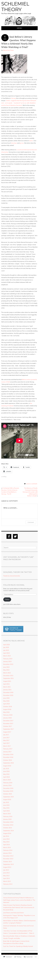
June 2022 (6, 667)
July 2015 (6, 802)
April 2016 (6, 777)
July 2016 (6, 768)
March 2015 (7, 813)
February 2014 (7, 850)
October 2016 (7, 760)
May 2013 (6, 875)
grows (22, 143)
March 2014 (7, 847)
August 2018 (7, 709)
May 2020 (6, 701)
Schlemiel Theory (15, 6)
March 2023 (7, 656)
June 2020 (6, 698)
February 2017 (7, 749)
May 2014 (6, 842)
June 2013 (6, 873)
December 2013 (8, 856)
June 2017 (6, 737)
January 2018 (7, 718)
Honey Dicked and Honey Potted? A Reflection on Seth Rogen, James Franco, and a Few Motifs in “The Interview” (19, 900)
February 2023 (7, 658)
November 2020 (8, 695)
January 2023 (7, 661)
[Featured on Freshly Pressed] (13, 631)
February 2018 (7, 715)
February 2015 (7, 816)
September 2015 (8, 797)
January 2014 (7, 853)
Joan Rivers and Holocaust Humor (13, 912)
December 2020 (8, 692)
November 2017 (8, 723)
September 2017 (8, 729)
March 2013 (7, 881)
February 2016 (7, 782)
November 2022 (8, 664)
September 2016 (8, 763)
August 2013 (7, 867)
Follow (7, 599)
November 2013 (8, 858)
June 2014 (6, 839)
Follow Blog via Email (13, 585)
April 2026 (6, 644)
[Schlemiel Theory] (19, 25)
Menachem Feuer (8, 50)
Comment (31, 522)
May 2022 (6, 670)
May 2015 (6, 808)
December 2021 (8, 675)
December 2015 (8, 788)
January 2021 (7, 689)
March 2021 (7, 687)
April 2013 (6, 878)
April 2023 (6, 653)
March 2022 (7, 673)
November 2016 (8, 757)
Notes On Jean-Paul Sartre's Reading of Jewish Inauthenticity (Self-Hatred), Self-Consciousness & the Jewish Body (18, 907)
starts (31, 140)
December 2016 (8, 754)
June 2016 (6, 771)
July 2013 (6, 870)
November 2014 (8, 825)
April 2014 (6, 844)
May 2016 (6, 774)
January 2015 (7, 819)
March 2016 (7, 780)
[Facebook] (8, 536)
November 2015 (8, 791)
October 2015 (7, 794)
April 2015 (6, 811)
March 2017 (7, 746)
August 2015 (7, 799)
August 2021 (7, 681)
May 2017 (6, 740)
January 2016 (7, 785)
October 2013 (7, 861)
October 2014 (7, 827)
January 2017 (7, 751)
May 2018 (6, 712)
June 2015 (6, 805)
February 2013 (7, 884)
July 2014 (6, 836)
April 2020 (6, 704)
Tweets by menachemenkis (11, 576)
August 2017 (7, 732)
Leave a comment (31, 484)
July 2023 (6, 650)
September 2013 (8, 864)
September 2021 (8, 678)
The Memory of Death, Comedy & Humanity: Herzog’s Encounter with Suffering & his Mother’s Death (30, 492)
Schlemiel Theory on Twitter (17, 572)
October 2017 (7, 726)
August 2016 (7, 766)
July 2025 (6, 647)
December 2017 (8, 720)
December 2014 (8, 822)
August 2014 (7, 833)
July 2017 (6, 735)
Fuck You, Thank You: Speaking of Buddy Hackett (18, 946)
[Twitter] (15, 536)
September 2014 (8, 830)
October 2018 (7, 706)
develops (14, 143)
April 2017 (6, 743)
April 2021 (6, 684)
